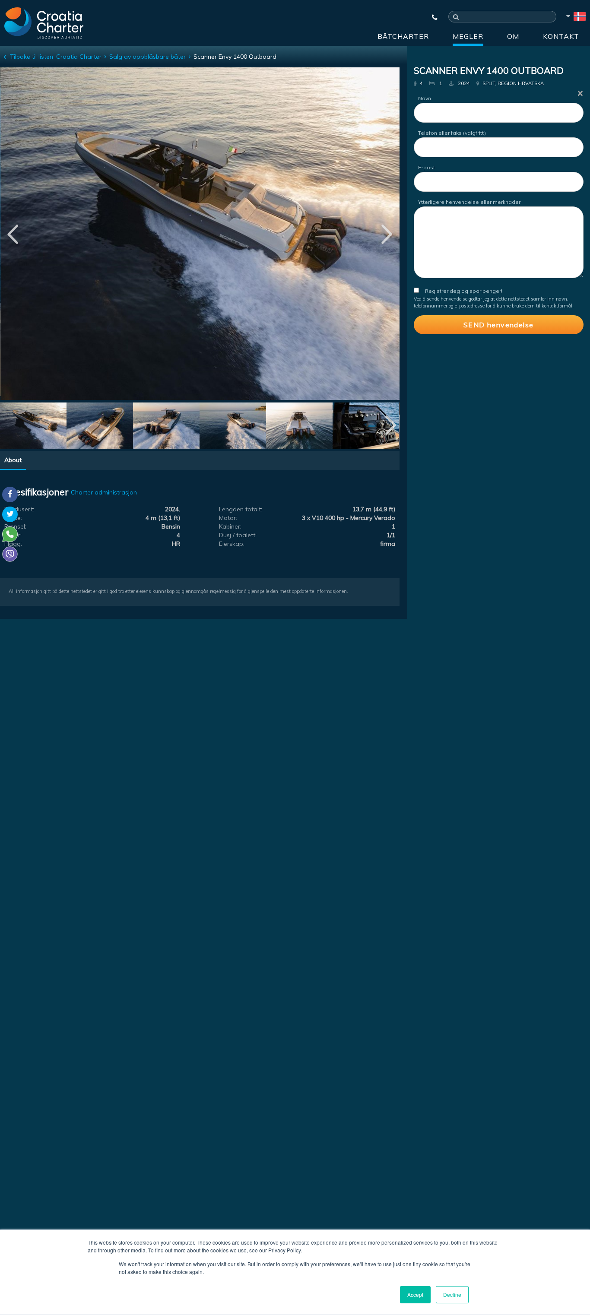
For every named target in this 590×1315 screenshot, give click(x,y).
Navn (424, 98)
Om (513, 36)
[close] (580, 93)
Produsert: (19, 509)
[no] (575, 17)
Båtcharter (403, 36)
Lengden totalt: (240, 509)
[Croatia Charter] (43, 22)
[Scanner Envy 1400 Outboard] (33, 426)
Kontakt (561, 36)
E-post (426, 167)
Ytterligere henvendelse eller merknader (469, 202)
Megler (468, 36)
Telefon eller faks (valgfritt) (452, 133)
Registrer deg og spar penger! (463, 291)
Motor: (228, 518)
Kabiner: (230, 526)
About (13, 460)
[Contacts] (431, 17)
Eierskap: (231, 544)
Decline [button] (452, 1294)
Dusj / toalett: (238, 535)
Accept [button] (415, 1294)
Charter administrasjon (104, 492)
